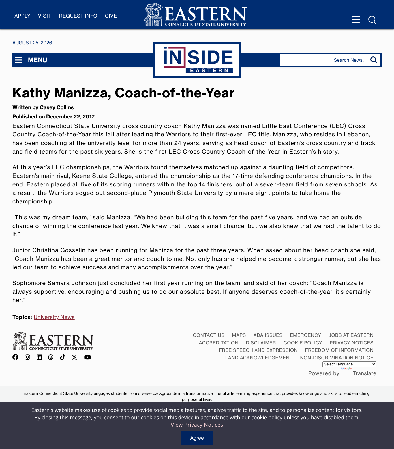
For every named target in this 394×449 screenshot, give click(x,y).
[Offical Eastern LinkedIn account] (39, 357)
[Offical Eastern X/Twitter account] (74, 357)
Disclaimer (261, 343)
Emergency (305, 335)
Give (111, 16)
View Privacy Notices (197, 424)
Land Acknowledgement (259, 358)
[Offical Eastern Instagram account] (27, 357)
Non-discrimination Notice (337, 358)
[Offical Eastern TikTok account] (63, 357)
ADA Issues (267, 335)
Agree (197, 438)
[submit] (375, 60)
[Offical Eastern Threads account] (51, 357)
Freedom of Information (339, 350)
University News (54, 317)
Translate (364, 373)
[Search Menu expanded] (373, 20)
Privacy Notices (352, 343)
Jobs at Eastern (351, 335)
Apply (22, 16)
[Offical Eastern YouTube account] (87, 357)
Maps (239, 335)
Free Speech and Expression (258, 350)
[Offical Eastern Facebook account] (16, 357)
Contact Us (208, 335)
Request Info (78, 16)
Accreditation (219, 343)
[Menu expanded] (356, 20)
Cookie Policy (303, 343)
